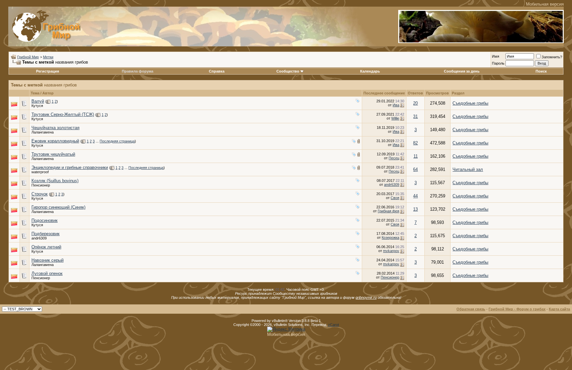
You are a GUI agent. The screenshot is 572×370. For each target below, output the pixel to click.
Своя (395, 198)
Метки (48, 57)
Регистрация (47, 71)
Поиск (541, 71)
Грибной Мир (28, 57)
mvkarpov (391, 251)
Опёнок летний (46, 246)
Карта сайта (559, 309)
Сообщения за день (462, 71)
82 (415, 142)
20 (415, 103)
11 (415, 156)
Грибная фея (388, 211)
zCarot (333, 325)
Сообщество (287, 71)
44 (415, 195)
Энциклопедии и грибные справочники (69, 167)
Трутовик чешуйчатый (53, 154)
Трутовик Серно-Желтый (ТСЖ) (62, 114)
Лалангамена (42, 132)
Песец (394, 158)
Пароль (498, 63)
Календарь (370, 71)
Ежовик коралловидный (55, 140)
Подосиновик (44, 220)
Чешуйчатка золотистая (55, 127)
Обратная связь (470, 309)
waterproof (40, 172)
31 (415, 116)
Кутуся (37, 106)
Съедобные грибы (470, 103)
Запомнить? (552, 57)
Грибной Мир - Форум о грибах (517, 309)
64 (415, 169)
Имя (495, 56)
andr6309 (391, 184)
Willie (395, 118)
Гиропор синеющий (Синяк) (58, 207)
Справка (216, 71)
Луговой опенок (47, 273)
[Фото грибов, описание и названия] (481, 41)
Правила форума (137, 71)
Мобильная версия (545, 4)
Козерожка (390, 237)
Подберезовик (45, 233)
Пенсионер (40, 185)
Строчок (39, 193)
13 (415, 209)
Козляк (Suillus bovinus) (54, 180)
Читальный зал (468, 169)
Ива (396, 105)
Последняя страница (117, 141)
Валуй (37, 101)
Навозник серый (47, 260)
